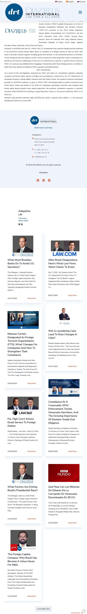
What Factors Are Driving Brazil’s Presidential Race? (23, 488)
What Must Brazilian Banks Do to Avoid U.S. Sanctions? (21, 263)
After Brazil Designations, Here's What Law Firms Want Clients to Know (63, 263)
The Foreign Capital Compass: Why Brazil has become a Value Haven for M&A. (22, 559)
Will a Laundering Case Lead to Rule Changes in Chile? (62, 334)
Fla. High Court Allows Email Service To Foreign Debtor (22, 422)
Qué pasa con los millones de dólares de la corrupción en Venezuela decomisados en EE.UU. (63, 492)
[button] (80, 12)
